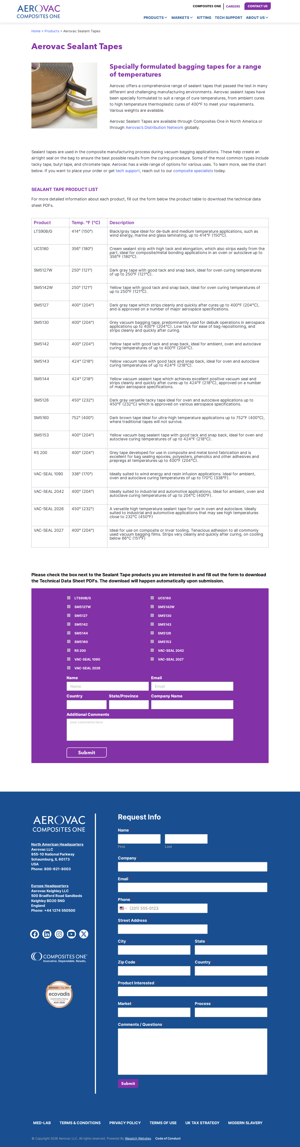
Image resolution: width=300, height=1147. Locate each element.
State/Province (123, 696)
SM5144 (81, 633)
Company (128, 858)
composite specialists (193, 170)
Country (75, 696)
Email (156, 677)
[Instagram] (59, 934)
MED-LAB (42, 1123)
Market (126, 1003)
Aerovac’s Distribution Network (154, 127)
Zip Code (128, 962)
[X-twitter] (83, 934)
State (201, 941)
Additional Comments (88, 714)
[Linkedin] (46, 934)
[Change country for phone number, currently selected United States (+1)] (123, 908)
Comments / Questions (141, 1024)
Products (154, 17)
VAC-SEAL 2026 (87, 668)
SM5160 (81, 642)
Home (36, 31)
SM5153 (164, 642)
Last (168, 846)
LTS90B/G (82, 598)
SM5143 (164, 624)
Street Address (134, 920)
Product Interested (137, 983)
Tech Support (228, 17)
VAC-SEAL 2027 (171, 659)
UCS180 (164, 598)
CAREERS (233, 6)
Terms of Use (163, 1123)
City (123, 941)
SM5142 (81, 624)
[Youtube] (71, 934)
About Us (255, 17)
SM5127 (80, 616)
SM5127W (82, 607)
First (121, 846)
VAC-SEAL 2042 (171, 650)
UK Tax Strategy (202, 1123)
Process (204, 1003)
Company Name (167, 696)
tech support (128, 170)
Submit (128, 1083)
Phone (125, 899)
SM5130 (164, 616)
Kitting (204, 17)
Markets (180, 17)
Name (72, 677)
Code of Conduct (168, 1138)
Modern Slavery (245, 1123)
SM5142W (166, 607)
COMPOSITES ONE (207, 6)
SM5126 (164, 633)
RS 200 (80, 650)
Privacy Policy (125, 1123)
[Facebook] (34, 934)
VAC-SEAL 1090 (87, 659)
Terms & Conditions (80, 1123)
